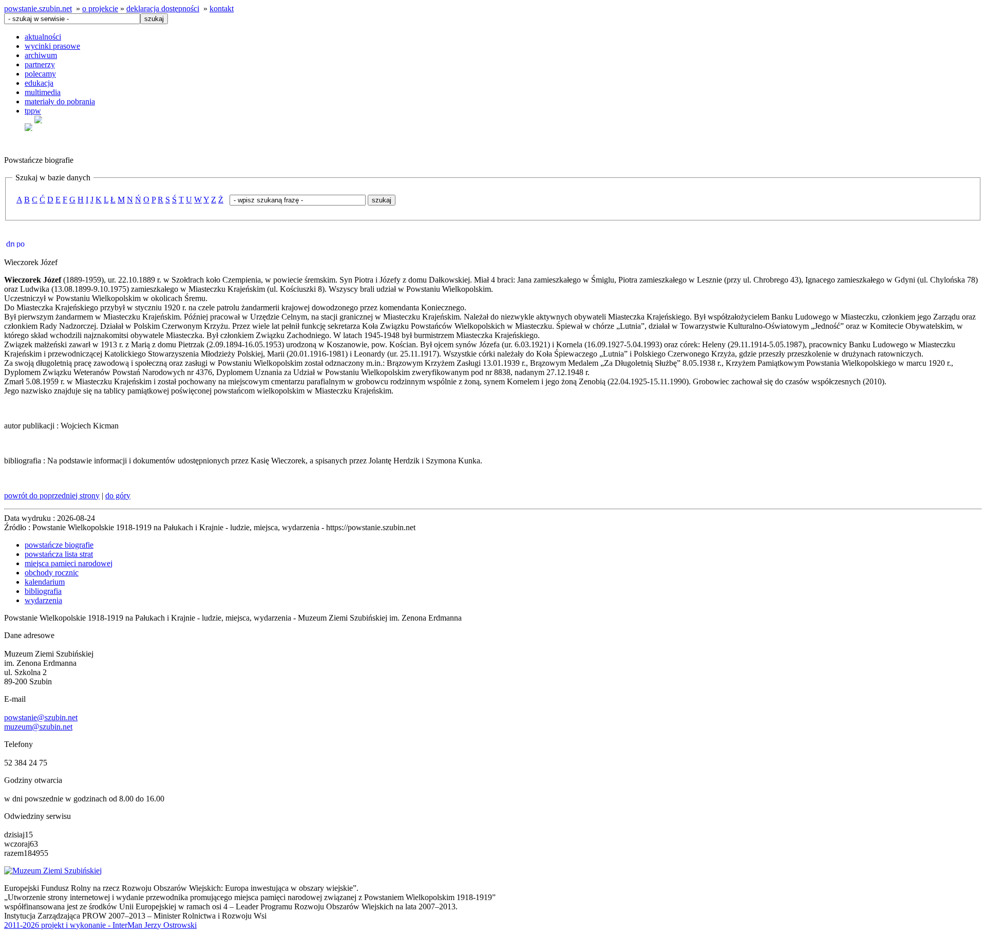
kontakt (222, 8)
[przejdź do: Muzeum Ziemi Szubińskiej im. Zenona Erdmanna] (53, 870)
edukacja (39, 83)
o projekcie (100, 8)
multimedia (43, 92)
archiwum (41, 55)
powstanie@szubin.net (41, 717)
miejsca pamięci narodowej (68, 563)
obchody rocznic (52, 572)
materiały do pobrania (60, 101)
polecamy (40, 73)
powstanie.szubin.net (38, 8)
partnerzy (40, 64)
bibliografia (43, 591)
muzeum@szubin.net (38, 726)
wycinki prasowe (52, 46)
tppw (33, 110)
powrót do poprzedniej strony (52, 495)
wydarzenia (43, 600)
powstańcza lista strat (59, 554)
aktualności (43, 36)
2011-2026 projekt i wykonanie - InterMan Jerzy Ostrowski (100, 925)
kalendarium (45, 581)
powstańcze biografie (59, 544)
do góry (117, 495)
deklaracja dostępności (162, 8)
